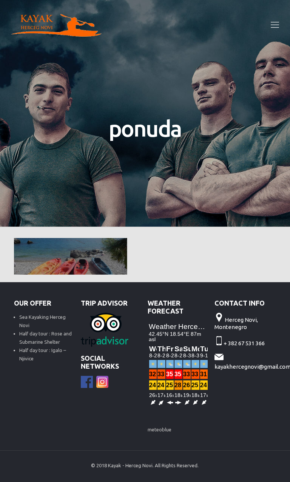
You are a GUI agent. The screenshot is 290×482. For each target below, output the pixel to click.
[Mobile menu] (274, 24)
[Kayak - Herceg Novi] (56, 24)
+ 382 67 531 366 (245, 343)
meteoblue (159, 429)
